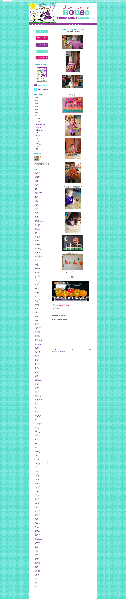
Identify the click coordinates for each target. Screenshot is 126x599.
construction (37, 255)
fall (35, 295)
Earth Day (36, 287)
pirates (36, 448)
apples (36, 181)
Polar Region (37, 454)
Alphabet (36, 178)
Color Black (37, 236)
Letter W (36, 387)
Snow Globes (37, 508)
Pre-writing (37, 460)
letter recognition (38, 380)
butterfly (36, 208)
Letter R (36, 379)
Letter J (36, 368)
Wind (36, 577)
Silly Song (36, 502)
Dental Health (37, 272)
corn (35, 260)
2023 (36, 101)
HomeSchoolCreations (39, 340)
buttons (36, 209)
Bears (36, 189)
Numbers (36, 424)
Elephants (36, 291)
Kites (36, 349)
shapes (36, 498)
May (37, 140)
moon (36, 411)
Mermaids (36, 404)
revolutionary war (38, 478)
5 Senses (36, 173)
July (37, 137)
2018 (36, 109)
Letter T (36, 383)
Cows (36, 265)
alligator (36, 177)
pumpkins (36, 466)
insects (36, 345)
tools (35, 546)
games (36, 317)
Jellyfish (36, 348)
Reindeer (36, 476)
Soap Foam (37, 514)
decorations (37, 271)
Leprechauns (37, 355)
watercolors (37, 571)
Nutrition (36, 427)
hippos (36, 339)
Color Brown (37, 239)
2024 (36, 100)
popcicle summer (38, 458)
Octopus (36, 430)
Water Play (37, 570)
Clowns (36, 235)
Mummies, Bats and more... (40, 124)
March (37, 143)
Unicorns (36, 558)
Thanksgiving (37, 542)
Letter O (36, 375)
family (36, 296)
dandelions (37, 268)
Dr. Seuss (36, 281)
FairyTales (36, 293)
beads (36, 188)
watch (36, 567)
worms (36, 582)
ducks (36, 285)
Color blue (37, 237)
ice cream (36, 341)
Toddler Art (37, 544)
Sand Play (36, 483)
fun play (36, 316)
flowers (36, 305)
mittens (36, 407)
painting (36, 435)
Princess (36, 464)
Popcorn (36, 459)
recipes (36, 475)
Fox (35, 311)
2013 (36, 117)
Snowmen (36, 512)
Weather (36, 574)
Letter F (36, 363)
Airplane (36, 174)
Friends (36, 312)
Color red (36, 247)
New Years (37, 420)
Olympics (36, 431)
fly (35, 307)
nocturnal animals (38, 423)
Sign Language (37, 500)
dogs (36, 280)
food (35, 308)
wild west (36, 575)
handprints (37, 333)
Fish (35, 303)
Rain (35, 470)
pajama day (37, 436)
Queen (36, 468)
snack (36, 504)
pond (36, 455)
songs (36, 515)
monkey (36, 408)
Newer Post (55, 349)
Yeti (35, 583)
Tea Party (36, 538)
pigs (35, 447)
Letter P (36, 376)
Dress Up (36, 284)
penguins (36, 443)
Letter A (36, 356)
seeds (36, 494)
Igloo (36, 343)
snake (36, 506)
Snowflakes (37, 510)
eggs (36, 289)
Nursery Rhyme (37, 426)
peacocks (36, 442)
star (35, 526)
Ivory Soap (37, 347)
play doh (36, 451)
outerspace (37, 432)
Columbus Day (37, 252)
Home (73, 349)
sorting (36, 516)
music (36, 419)
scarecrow (36, 486)
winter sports (37, 579)
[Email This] (53, 308)
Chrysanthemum (38, 224)
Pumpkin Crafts (38, 129)
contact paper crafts (38, 256)
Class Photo (37, 229)
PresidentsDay (37, 463)
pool (35, 456)
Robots (36, 480)
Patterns (36, 440)
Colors (36, 251)
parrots (36, 439)
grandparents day (38, 327)
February (37, 144)
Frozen (36, 315)
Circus (36, 228)
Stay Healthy (37, 527)
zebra (36, 585)
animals (36, 180)
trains (36, 547)
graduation (37, 325)
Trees (36, 550)
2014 (36, 115)
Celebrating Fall (38, 127)
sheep (36, 499)
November (38, 120)
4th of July (36, 172)
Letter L (36, 371)
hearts (36, 335)
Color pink (36, 243)
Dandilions (37, 269)
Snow (36, 507)
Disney (36, 277)
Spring (36, 522)
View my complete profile (38, 165)
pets (35, 446)
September (38, 134)
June (37, 138)
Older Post (91, 349)
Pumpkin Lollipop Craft (40, 132)
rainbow (36, 472)
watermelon (37, 573)
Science (36, 487)
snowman (36, 511)
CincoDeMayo (37, 225)
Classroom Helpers (38, 231)
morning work (37, 414)
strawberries (37, 531)
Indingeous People (38, 344)
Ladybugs (36, 351)
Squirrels (36, 523)
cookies (36, 257)
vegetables (37, 562)
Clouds (36, 233)
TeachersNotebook (38, 539)
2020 (36, 106)
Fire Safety (37, 301)
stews (36, 530)
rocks (36, 482)
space (36, 518)
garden (36, 319)
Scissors (36, 488)
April (37, 141)
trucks (36, 551)
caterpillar (36, 216)
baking (36, 184)
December (38, 118)
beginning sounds (38, 192)
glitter (36, 324)
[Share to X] (56, 308)
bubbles (36, 201)
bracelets (36, 200)
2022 (36, 103)
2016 (36, 112)
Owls (36, 434)
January (37, 146)
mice (35, 406)
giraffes (36, 323)
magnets (36, 395)
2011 (36, 149)
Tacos (36, 536)
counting (36, 263)
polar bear (36, 452)
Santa (36, 484)
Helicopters (37, 336)
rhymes (36, 479)
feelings (36, 300)
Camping (36, 212)
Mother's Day (37, 415)
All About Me (37, 176)
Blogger (70, 595)
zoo (35, 586)
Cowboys (36, 264)
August (37, 135)
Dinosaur (36, 275)
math (36, 402)
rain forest (36, 471)
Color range (37, 245)
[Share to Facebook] (57, 308)
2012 (36, 148)
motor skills (37, 416)
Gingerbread (37, 321)
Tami (42, 156)
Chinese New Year (38, 221)
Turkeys (36, 554)
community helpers (38, 253)
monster (36, 410)
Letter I (36, 367)
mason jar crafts (37, 399)
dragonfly (36, 283)
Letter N (36, 373)
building (36, 204)
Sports (36, 520)
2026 (36, 97)
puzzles (36, 467)
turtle (36, 555)
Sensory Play (37, 495)
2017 (36, 111)
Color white (37, 248)
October (37, 121)
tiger (35, 543)
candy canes (37, 213)
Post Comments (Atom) (61, 351)
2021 (36, 104)
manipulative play (38, 396)
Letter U (36, 384)
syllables (36, 535)
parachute (36, 438)
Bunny (36, 205)
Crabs (36, 267)
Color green (37, 240)
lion (35, 392)
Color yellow (37, 249)
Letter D (36, 360)
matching (36, 400)
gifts (35, 320)
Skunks (36, 503)
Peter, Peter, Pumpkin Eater (40, 130)
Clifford (36, 232)
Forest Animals (37, 309)
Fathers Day (37, 299)
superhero (36, 534)
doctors (36, 279)
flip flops (36, 304)
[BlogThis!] (54, 308)
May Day (36, 403)
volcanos (36, 566)
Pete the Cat (37, 444)
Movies (36, 418)
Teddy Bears (37, 540)
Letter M (36, 372)
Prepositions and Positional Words (41, 462)
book (36, 197)
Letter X (36, 388)
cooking (36, 259)
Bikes (36, 193)
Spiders (36, 519)
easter (36, 288)
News (36, 422)
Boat (35, 196)
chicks (36, 220)
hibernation (37, 337)
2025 (36, 98)
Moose (36, 412)
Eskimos (36, 292)
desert (36, 273)
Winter (36, 578)
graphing (36, 328)
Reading (36, 474)
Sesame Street (37, 496)
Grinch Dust (37, 329)
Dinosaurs (36, 276)
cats (35, 217)
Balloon (36, 185)
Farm (36, 297)
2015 (36, 114)
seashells (36, 492)
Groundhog (37, 331)
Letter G (36, 364)
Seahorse (36, 491)
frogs (36, 313)
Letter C (36, 359)
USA (35, 559)
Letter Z (36, 391)
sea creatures (37, 490)
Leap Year (36, 352)
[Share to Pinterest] (58, 308)
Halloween (37, 332)
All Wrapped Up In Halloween (41, 126)
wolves (36, 581)
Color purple (37, 244)
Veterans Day (37, 563)
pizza (36, 450)
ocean (36, 428)
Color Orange (37, 241)
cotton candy (37, 261)
